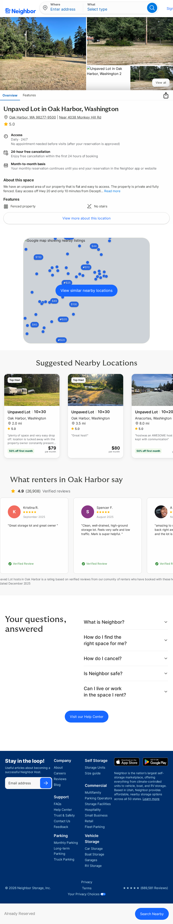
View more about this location (86, 218)
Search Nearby (152, 914)
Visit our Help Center (86, 716)
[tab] (10, 95)
